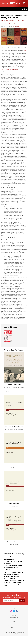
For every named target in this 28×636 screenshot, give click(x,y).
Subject (2, 23)
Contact (14, 621)
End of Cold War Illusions (10, 570)
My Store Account (14, 618)
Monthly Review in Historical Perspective (13, 572)
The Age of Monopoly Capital (14, 384)
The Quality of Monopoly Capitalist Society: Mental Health (12, 577)
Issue (18, 26)
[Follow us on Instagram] (11, 611)
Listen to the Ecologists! (9, 559)
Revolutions (16, 23)
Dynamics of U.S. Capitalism (14, 542)
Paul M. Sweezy (5, 20)
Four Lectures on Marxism (14, 465)
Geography (3, 22)
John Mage (11, 20)
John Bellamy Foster (20, 20)
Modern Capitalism (14, 503)
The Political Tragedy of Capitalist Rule (13, 565)
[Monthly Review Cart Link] (24, 9)
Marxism (6, 23)
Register (14, 615)
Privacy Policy (14, 627)
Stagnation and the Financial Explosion (14, 427)
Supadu (16, 634)
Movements (11, 23)
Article (14, 26)
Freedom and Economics (9, 557)
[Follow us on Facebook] (17, 611)
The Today (14, 51)
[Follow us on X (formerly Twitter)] (14, 611)
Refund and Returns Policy (14, 625)
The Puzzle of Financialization (11, 567)
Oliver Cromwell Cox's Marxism (11, 574)
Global (7, 22)
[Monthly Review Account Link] (22, 9)
